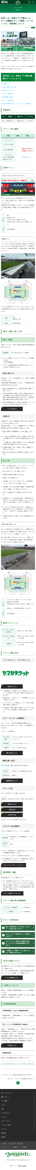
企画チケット (7, 84)
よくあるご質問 (11, 1143)
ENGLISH (3, 1137)
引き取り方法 (12, 815)
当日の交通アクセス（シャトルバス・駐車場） (17, 104)
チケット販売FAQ (8, 100)
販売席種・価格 (7, 97)
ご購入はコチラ (12, 804)
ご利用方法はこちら (26, 157)
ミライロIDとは (12, 409)
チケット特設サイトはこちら (12, 893)
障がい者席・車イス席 (9, 87)
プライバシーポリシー (6, 1147)
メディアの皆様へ (23, 1147)
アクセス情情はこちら (12, 977)
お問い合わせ (20, 1143)
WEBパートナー (13, 1166)
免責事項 (15, 1147)
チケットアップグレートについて (14, 865)
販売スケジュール (8, 90)
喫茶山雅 (3, 765)
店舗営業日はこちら (12, 781)
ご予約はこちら (12, 1045)
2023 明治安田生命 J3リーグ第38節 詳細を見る (19, 1064)
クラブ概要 (3, 1143)
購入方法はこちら (12, 753)
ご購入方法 (12, 809)
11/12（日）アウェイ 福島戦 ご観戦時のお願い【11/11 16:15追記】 (19, 1075)
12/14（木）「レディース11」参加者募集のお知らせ (19, 1079)
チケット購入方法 (8, 94)
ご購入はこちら (12, 686)
